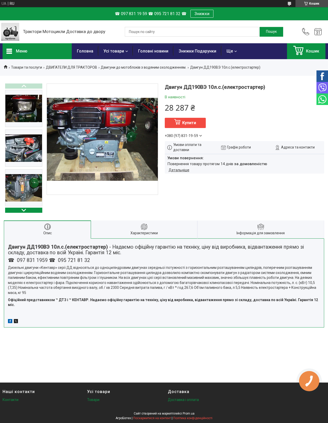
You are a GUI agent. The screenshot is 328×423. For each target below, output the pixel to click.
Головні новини (153, 51)
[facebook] (10, 322)
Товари (93, 400)
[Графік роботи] (318, 32)
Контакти (10, 400)
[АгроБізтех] (10, 32)
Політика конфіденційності (192, 418)
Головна (85, 51)
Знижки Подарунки (197, 51)
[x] (16, 322)
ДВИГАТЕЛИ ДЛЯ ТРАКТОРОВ (71, 67)
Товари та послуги (26, 67)
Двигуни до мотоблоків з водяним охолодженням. (143, 67)
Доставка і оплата (183, 400)
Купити (189, 122)
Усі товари (114, 51)
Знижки (201, 13)
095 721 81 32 (73, 260)
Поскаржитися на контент (152, 418)
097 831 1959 (32, 260)
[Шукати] (271, 32)
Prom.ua (188, 413)
